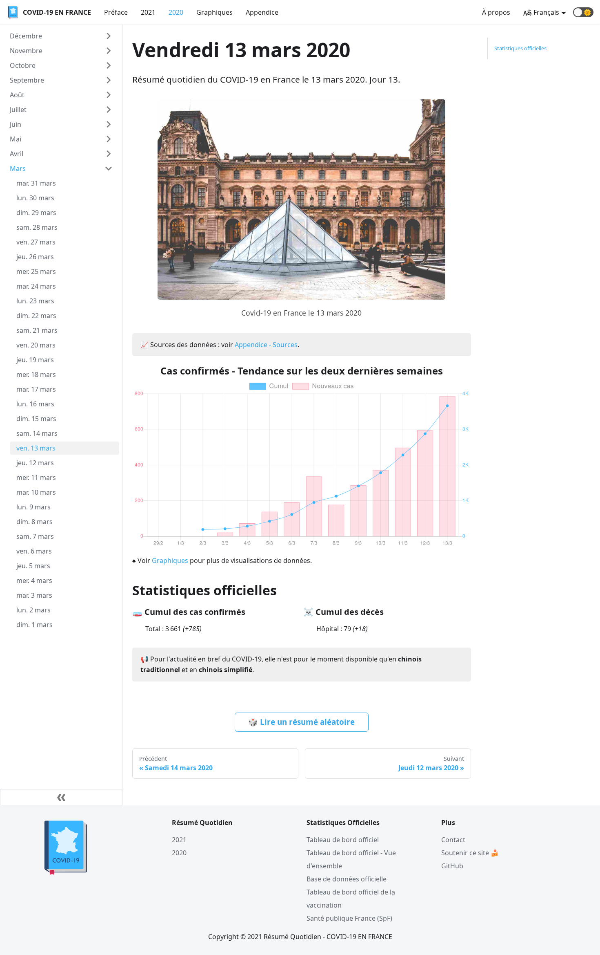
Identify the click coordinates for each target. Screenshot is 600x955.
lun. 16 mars (35, 403)
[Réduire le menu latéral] (61, 797)
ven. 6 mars (34, 551)
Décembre (26, 35)
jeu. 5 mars (33, 565)
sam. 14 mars (37, 433)
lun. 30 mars (35, 197)
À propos (496, 12)
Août (17, 94)
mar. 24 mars (36, 286)
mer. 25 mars (36, 271)
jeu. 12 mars (35, 462)
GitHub (452, 865)
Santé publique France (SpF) (349, 918)
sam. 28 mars (37, 227)
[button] (583, 12)
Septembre (27, 80)
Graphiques (214, 12)
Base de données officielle (347, 878)
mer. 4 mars (34, 580)
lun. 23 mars (35, 300)
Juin (15, 124)
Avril (16, 153)
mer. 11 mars (36, 477)
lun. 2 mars (33, 609)
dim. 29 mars (36, 212)
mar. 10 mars (36, 492)
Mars (18, 168)
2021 (148, 12)
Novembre (26, 50)
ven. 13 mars (36, 448)
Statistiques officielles (520, 48)
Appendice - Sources (266, 344)
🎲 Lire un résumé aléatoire (301, 722)
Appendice (262, 12)
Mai (15, 139)
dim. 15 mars (36, 418)
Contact (453, 839)
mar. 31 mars (36, 183)
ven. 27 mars (36, 242)
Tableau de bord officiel (343, 839)
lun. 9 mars (33, 506)
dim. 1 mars (34, 624)
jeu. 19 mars (35, 359)
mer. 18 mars (36, 374)
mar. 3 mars (34, 595)
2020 (176, 12)
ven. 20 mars (36, 345)
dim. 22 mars (36, 315)
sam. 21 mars (37, 330)
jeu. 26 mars (35, 256)
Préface (116, 12)
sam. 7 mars (35, 536)
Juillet (18, 109)
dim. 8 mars (34, 521)
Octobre (23, 65)
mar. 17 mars (36, 389)
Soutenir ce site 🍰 (470, 852)
